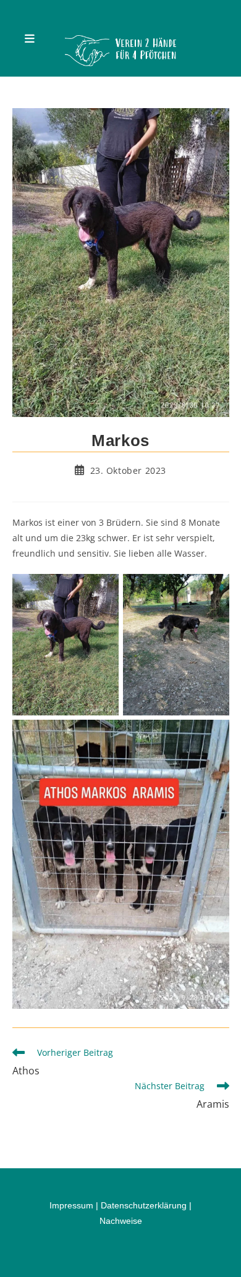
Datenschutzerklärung (144, 1205)
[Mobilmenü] (30, 38)
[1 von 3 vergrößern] (102, 590)
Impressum (71, 1205)
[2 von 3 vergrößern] (213, 590)
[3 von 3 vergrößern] (213, 736)
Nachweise (120, 1221)
